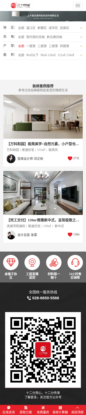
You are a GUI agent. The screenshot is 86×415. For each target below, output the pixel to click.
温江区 (31, 28)
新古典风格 (54, 37)
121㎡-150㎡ (66, 55)
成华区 (53, 28)
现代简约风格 (35, 37)
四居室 (64, 46)
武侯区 (64, 28)
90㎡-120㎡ (48, 55)
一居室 (31, 46)
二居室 (42, 46)
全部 (21, 28)
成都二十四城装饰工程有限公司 (29, 5)
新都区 (42, 28)
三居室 (53, 46)
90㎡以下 (32, 55)
